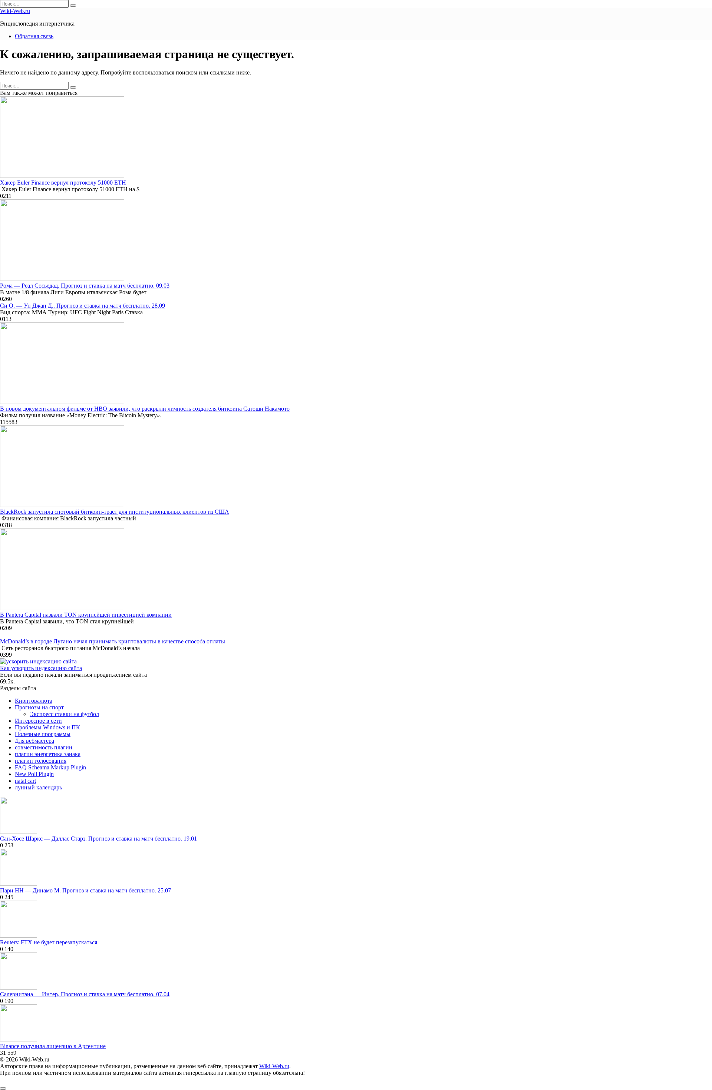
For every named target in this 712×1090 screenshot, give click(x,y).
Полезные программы (42, 734)
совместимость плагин (43, 747)
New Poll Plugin (34, 774)
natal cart (25, 781)
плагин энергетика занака (47, 754)
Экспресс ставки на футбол (64, 714)
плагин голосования (40, 761)
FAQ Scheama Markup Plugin (50, 767)
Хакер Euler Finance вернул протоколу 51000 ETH (63, 182)
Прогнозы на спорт (39, 707)
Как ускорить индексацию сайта (41, 668)
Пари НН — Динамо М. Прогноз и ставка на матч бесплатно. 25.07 (85, 890)
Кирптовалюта (33, 701)
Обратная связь (34, 36)
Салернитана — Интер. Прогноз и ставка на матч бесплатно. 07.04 (84, 994)
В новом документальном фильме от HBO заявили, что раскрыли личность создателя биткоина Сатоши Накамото (145, 408)
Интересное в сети (38, 721)
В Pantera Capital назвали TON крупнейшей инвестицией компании (86, 615)
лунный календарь (38, 787)
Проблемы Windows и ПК (47, 727)
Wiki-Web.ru (15, 11)
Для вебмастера (34, 741)
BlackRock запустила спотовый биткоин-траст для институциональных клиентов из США (114, 511)
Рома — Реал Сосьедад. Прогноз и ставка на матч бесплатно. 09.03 (84, 285)
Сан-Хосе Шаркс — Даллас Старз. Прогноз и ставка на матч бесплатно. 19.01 (98, 838)
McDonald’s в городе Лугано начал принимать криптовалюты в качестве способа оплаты (112, 641)
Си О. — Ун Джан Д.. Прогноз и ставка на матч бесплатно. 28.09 (82, 305)
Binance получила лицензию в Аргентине (53, 1046)
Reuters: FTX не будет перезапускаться (48, 942)
